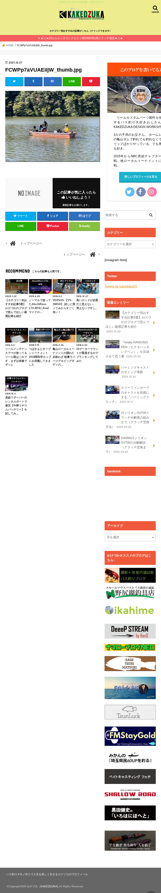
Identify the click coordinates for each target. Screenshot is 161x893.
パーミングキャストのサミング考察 (135, 372)
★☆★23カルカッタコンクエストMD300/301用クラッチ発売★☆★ (82, 38)
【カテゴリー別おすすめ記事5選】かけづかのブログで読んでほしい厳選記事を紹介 (128, 322)
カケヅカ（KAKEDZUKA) (42, 886)
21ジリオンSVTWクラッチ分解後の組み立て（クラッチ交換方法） (127, 420)
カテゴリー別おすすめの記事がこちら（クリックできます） (80, 31)
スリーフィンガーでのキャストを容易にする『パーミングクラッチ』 (127, 394)
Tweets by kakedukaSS (121, 286)
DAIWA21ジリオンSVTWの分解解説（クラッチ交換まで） (126, 445)
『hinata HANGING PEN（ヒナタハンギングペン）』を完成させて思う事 (127, 349)
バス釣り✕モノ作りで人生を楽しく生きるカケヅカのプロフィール (47, 874)
